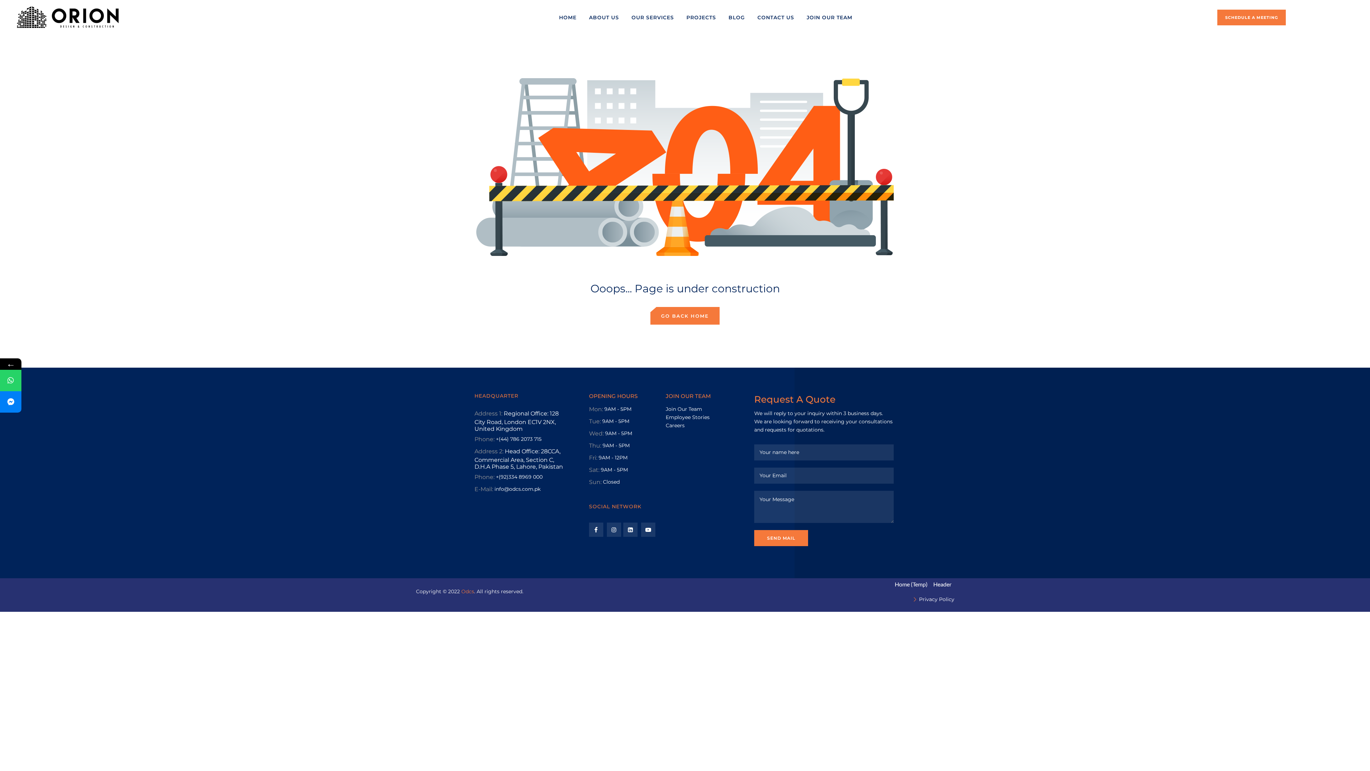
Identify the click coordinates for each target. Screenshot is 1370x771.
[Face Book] (596, 530)
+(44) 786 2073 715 (519, 439)
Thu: (595, 445)
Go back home (685, 316)
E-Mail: (484, 489)
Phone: (484, 439)
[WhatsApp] (10, 380)
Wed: (596, 433)
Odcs (467, 591)
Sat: (594, 470)
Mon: (596, 409)
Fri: (593, 457)
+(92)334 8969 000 (519, 477)
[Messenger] (10, 402)
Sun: (595, 482)
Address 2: (489, 451)
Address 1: (488, 413)
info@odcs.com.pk (517, 489)
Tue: (595, 421)
